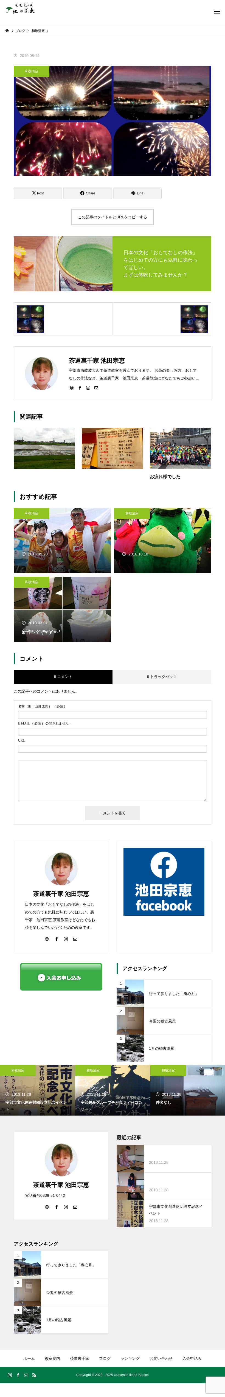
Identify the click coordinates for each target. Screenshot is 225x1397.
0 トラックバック (162, 677)
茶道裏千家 (79, 1358)
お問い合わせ (161, 1358)
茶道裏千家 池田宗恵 (61, 893)
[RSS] (34, 1375)
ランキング (130, 1358)
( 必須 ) (41, 706)
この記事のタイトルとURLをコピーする (112, 217)
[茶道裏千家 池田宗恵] (20, 8)
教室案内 (52, 1358)
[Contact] (96, 387)
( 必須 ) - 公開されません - (44, 723)
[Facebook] (80, 387)
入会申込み (192, 1358)
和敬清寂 (31, 71)
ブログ (105, 1358)
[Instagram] (88, 387)
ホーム (29, 1358)
